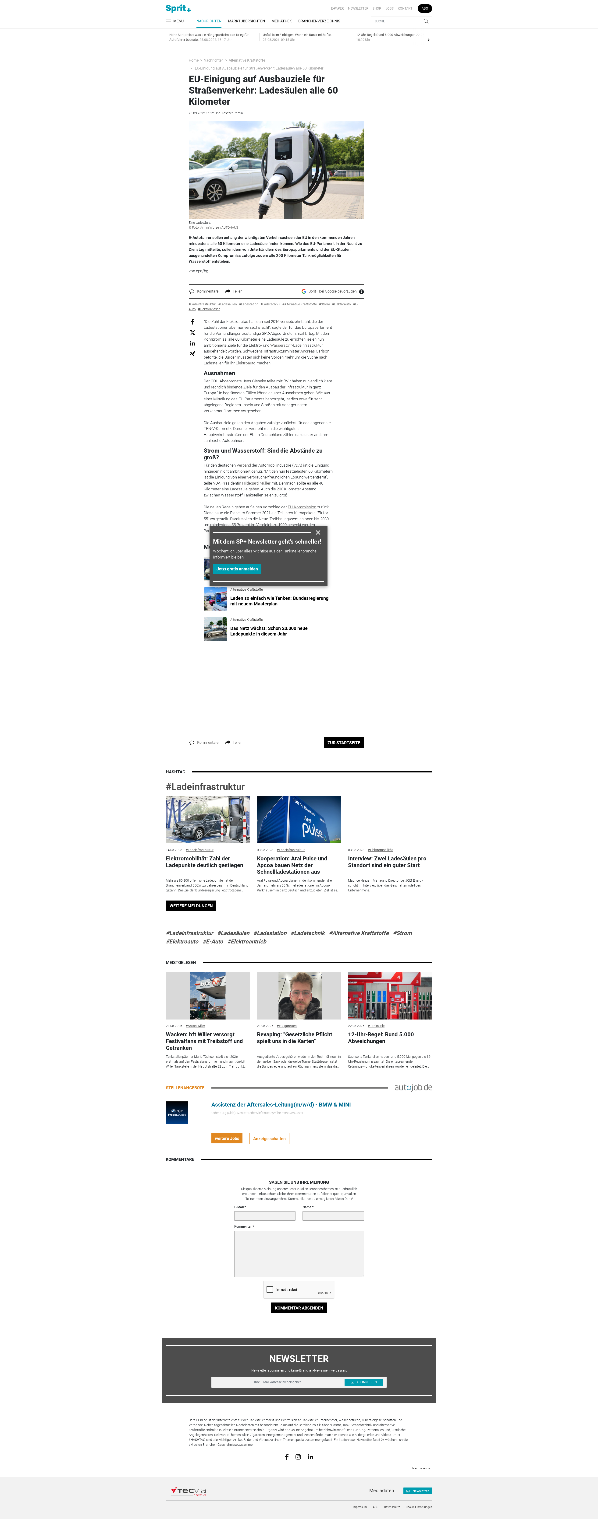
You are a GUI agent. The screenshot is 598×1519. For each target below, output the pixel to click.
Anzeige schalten (269, 1138)
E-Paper (337, 8)
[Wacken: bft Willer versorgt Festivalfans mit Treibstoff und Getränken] (208, 996)
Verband (244, 465)
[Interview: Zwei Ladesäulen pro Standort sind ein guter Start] (390, 819)
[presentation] (428, 40)
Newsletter (358, 8)
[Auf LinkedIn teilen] (192, 343)
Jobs (389, 8)
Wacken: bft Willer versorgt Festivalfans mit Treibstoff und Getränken (204, 1041)
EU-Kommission (302, 507)
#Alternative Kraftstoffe (359, 933)
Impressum (360, 1507)
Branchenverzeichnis (319, 21)
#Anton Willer (195, 1026)
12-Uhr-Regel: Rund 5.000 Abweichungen (381, 1037)
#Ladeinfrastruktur (205, 786)
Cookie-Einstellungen (419, 1507)
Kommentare (207, 291)
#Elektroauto (182, 941)
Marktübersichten (246, 21)
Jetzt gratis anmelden (237, 568)
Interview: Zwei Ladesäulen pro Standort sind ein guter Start (387, 862)
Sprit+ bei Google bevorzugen (333, 291)
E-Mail (239, 1207)
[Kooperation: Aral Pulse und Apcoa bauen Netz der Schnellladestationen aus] (299, 819)
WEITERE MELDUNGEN (191, 905)
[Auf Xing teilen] (192, 353)
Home (194, 60)
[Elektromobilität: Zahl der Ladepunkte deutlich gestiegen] (208, 819)
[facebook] (286, 1457)
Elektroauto (246, 363)
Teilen (237, 291)
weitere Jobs (227, 1138)
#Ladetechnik (308, 933)
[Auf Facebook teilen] (192, 321)
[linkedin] (310, 1456)
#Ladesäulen (233, 933)
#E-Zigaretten (287, 1026)
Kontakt (405, 8)
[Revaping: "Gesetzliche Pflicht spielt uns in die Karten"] (299, 996)
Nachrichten (208, 21)
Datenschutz (392, 1507)
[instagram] (298, 1457)
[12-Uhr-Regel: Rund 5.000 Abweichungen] (390, 996)
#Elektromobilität (380, 850)
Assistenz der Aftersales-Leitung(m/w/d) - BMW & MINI (281, 1104)
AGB (375, 1507)
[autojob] (413, 1087)
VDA (297, 465)
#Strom (402, 933)
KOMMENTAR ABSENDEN (299, 1308)
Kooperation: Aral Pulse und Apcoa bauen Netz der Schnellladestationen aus (292, 865)
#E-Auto (213, 941)
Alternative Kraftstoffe (247, 60)
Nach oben (419, 1468)
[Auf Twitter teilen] (192, 332)
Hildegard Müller (256, 483)
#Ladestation (269, 933)
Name (307, 1207)
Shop (377, 8)
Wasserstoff (281, 345)
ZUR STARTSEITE (343, 742)
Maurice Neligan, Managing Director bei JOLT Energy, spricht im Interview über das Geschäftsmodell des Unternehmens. (386, 885)
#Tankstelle (376, 1026)
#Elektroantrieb (246, 941)
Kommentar (243, 1226)
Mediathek (281, 21)
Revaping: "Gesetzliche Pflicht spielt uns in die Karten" (294, 1037)
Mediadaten (381, 1490)
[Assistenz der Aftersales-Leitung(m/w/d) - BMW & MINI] (177, 1112)
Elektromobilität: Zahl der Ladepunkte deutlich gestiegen (204, 862)
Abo (425, 8)
